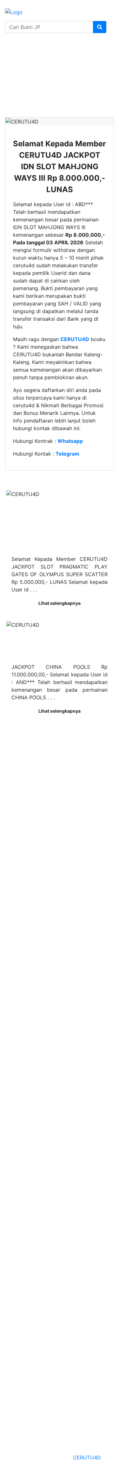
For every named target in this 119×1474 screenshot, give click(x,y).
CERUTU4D (87, 1457)
